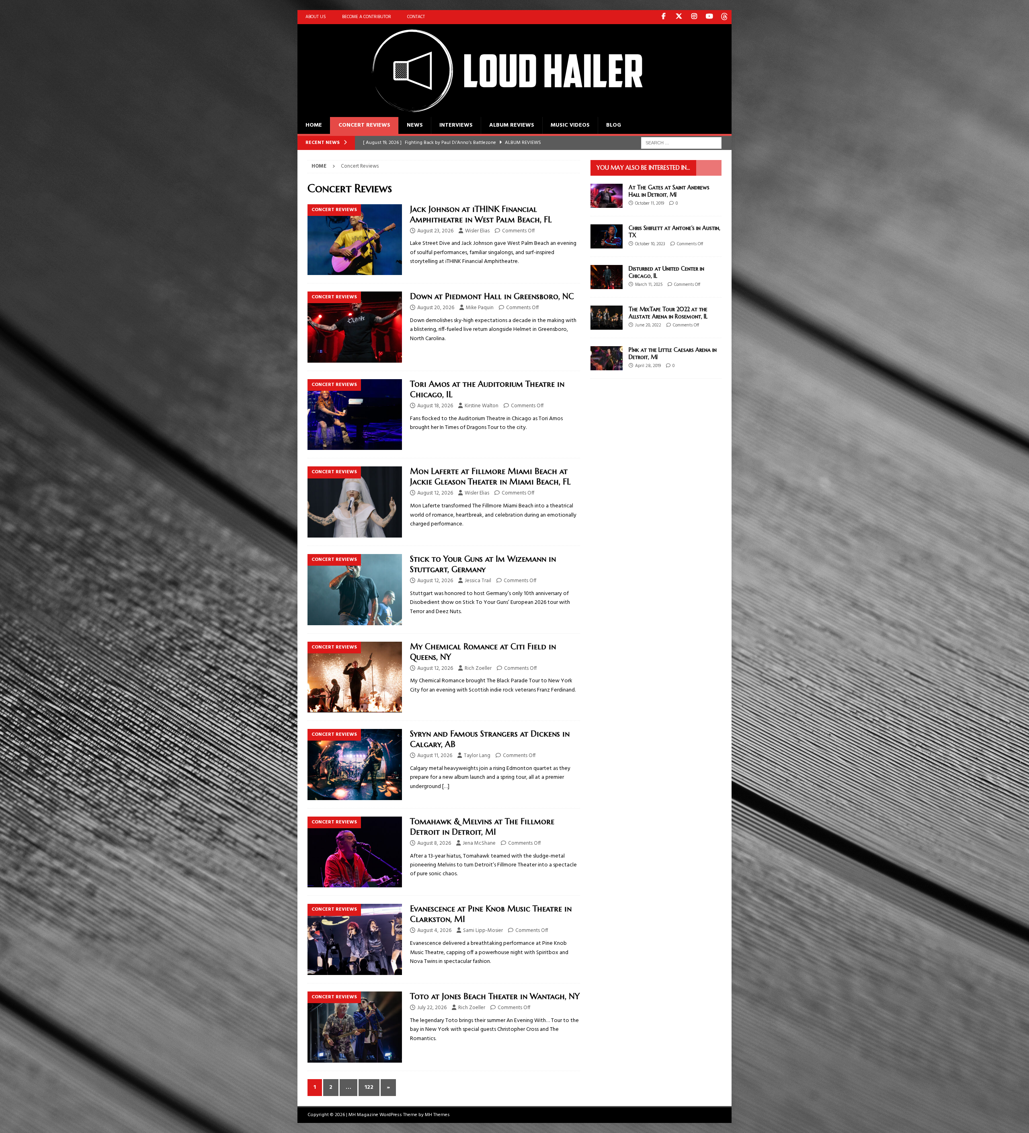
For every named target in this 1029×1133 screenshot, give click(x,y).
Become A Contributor (366, 17)
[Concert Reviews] (354, 239)
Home (313, 125)
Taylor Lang (477, 755)
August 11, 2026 (434, 755)
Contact (416, 17)
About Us (315, 17)
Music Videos (570, 125)
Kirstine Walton (481, 406)
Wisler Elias (477, 231)
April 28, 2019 (648, 365)
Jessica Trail (478, 581)
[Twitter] (679, 17)
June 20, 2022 (648, 325)
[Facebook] (663, 17)
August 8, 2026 (434, 843)
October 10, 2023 (650, 244)
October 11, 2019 (649, 203)
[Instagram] (694, 17)
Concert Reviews (364, 125)
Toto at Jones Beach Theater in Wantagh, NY (495, 996)
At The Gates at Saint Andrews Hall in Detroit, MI (669, 191)
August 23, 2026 (435, 231)
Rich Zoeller (478, 668)
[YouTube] (709, 17)
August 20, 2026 (435, 308)
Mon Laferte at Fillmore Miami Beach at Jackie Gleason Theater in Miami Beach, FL (490, 476)
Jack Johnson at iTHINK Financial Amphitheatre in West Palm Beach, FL (481, 214)
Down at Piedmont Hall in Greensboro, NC (492, 296)
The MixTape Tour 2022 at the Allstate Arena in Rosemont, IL (668, 313)
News (415, 125)
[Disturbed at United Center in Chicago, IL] (606, 277)
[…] (445, 786)
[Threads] (724, 17)
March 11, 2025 (648, 284)
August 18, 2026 (435, 406)
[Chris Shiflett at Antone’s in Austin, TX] (606, 236)
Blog (613, 125)
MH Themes (437, 1115)
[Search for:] (681, 143)
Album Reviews (511, 125)
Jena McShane (479, 843)
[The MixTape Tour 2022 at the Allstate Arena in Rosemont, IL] (606, 318)
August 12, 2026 (435, 493)
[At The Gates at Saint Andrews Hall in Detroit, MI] (606, 196)
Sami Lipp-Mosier (483, 930)
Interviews (456, 125)
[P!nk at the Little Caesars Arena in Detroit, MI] (606, 358)
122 (369, 1087)
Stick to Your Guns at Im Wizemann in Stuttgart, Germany (483, 564)
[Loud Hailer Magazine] (498, 112)
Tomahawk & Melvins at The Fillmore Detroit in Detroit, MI (482, 827)
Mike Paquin (480, 308)
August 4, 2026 (434, 930)
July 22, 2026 (432, 1008)
